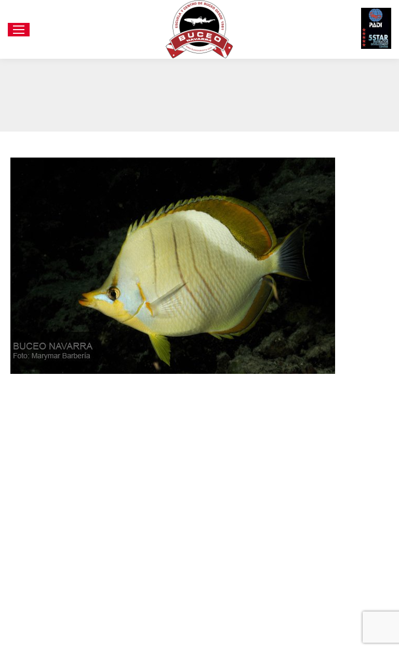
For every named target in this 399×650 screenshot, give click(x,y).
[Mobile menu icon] (19, 29)
